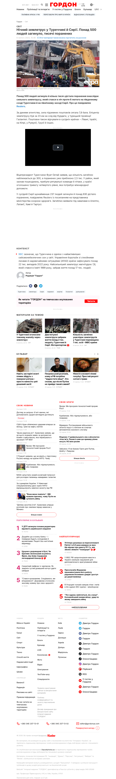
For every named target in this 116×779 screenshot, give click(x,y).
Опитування (42, 669)
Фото (39, 660)
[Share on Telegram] (40, 286)
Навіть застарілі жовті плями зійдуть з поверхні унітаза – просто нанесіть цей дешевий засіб (28, 379)
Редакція (21, 687)
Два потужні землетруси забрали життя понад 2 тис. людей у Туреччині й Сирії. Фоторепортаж (56, 339)
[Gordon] (63, 5)
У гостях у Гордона (62, 9)
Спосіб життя (23, 657)
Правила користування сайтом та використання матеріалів (47, 690)
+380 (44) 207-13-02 (59, 723)
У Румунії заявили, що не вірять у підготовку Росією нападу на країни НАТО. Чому (36, 457)
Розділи (40, 618)
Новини (20, 9)
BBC (21, 254)
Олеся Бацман (90, 659)
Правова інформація (26, 697)
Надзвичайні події (25, 662)
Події (58, 348)
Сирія (42, 292)
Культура (21, 647)
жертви (59, 292)
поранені (50, 292)
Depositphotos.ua (48, 750)
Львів (60, 628)
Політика (21, 628)
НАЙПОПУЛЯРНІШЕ (69, 536)
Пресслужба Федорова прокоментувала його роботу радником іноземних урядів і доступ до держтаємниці (81, 573)
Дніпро (61, 647)
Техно (19, 652)
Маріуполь (63, 652)
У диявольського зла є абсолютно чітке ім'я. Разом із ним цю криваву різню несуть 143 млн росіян (79, 439)
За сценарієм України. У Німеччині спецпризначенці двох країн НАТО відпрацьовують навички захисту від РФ (35, 485)
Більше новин (36, 515)
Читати (91, 301)
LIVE (39, 650)
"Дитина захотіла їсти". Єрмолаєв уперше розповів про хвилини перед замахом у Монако (35, 507)
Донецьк (62, 638)
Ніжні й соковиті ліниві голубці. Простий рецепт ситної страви (85, 376)
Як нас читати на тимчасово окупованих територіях (24, 706)
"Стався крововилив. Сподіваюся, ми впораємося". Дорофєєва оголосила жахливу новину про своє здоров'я (38, 580)
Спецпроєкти (43, 679)
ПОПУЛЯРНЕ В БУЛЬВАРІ (30, 520)
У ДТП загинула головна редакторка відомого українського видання (38, 527)
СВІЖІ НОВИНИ (25, 405)
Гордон (19, 22)
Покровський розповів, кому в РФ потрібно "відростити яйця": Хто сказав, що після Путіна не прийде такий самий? (57, 379)
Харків (61, 642)
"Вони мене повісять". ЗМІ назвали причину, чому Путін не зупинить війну (41, 496)
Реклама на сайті (24, 692)
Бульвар (87, 9)
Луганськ (62, 657)
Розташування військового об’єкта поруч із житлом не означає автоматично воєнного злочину (76, 427)
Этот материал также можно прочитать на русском (62, 38)
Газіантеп (69, 292)
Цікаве (20, 672)
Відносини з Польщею (84, 15)
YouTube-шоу (43, 674)
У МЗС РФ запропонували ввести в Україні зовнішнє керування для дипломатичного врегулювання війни (81, 559)
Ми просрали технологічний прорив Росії (38, 447)
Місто (60, 618)
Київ (60, 623)
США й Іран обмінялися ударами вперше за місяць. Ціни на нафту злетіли (36, 425)
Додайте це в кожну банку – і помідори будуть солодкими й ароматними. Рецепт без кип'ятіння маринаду (37, 540)
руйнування (80, 292)
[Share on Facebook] (30, 286)
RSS (85, 674)
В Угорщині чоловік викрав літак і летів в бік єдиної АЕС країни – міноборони (82, 586)
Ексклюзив (42, 655)
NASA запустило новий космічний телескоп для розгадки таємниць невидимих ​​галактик (36, 476)
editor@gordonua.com (89, 723)
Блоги (78, 9)
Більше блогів (79, 458)
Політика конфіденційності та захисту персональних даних (46, 701)
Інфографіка (22, 667)
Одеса (61, 633)
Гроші (19, 633)
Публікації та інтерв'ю (38, 9)
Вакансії (20, 682)
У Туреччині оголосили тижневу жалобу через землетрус (28, 337)
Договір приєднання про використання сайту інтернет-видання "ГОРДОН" (46, 712)
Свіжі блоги (66, 402)
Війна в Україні (23, 623)
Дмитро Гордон (91, 623)
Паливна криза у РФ (31, 15)
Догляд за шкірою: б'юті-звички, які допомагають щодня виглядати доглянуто (35, 413)
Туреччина (21, 292)
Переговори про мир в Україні (57, 15)
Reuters (21, 106)
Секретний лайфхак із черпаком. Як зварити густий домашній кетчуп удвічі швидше (39, 568)
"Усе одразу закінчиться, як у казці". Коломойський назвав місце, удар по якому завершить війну (82, 597)
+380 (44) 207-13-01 (30, 723)
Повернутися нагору (85, 728)
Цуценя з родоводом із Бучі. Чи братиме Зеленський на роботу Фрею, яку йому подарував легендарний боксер (36, 554)
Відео (39, 664)
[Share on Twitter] (35, 286)
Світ (26, 22)
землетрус (32, 292)
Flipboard (87, 669)
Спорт (19, 642)
